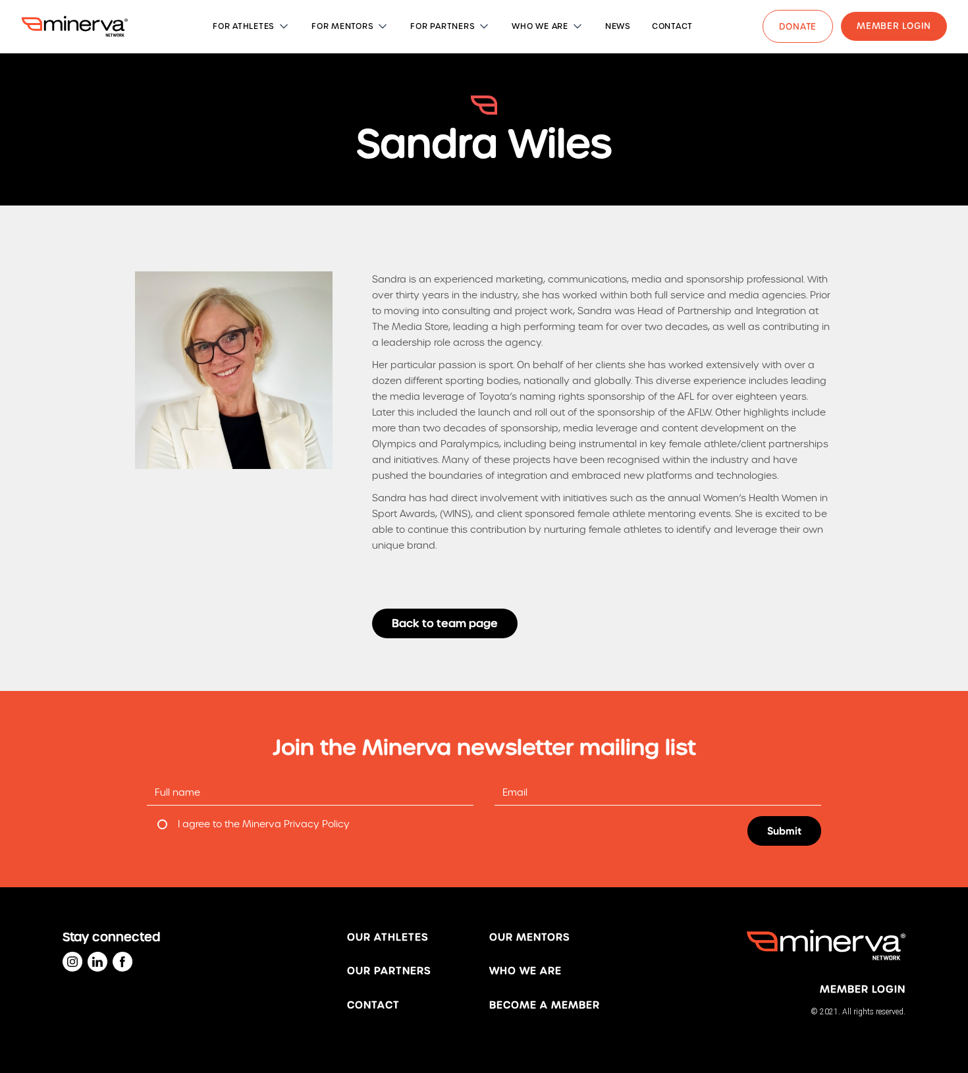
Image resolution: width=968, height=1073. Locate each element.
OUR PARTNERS (389, 970)
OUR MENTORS (529, 937)
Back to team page (445, 623)
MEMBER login (862, 989)
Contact (373, 1005)
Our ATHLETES (387, 937)
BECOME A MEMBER (544, 1005)
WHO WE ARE (525, 970)
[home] (74, 26)
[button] (251, 26)
